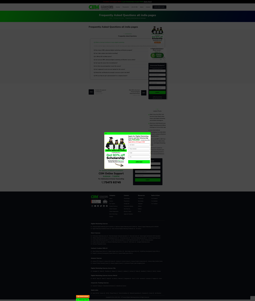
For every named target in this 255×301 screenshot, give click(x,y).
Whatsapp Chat (83, 299)
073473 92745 (84, 296)
